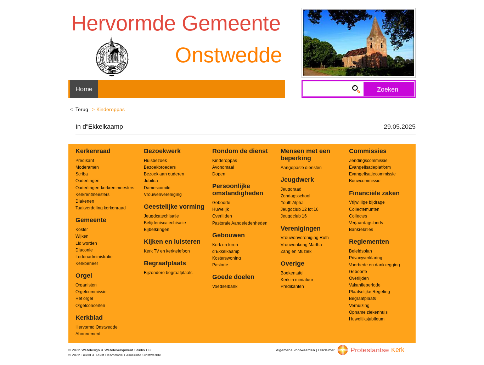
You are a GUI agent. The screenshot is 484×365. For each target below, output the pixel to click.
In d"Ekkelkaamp (99, 126)
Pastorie (220, 264)
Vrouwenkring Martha (301, 244)
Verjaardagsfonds (366, 222)
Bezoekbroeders (160, 167)
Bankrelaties (361, 229)
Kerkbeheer (86, 263)
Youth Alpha (292, 202)
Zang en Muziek (296, 251)
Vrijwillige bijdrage (367, 202)
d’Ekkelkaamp (226, 251)
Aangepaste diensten (301, 167)
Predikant (84, 160)
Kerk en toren (225, 244)
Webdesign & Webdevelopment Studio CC (116, 350)
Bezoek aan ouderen (164, 174)
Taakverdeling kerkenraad (100, 207)
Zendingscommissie (368, 160)
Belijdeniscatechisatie (165, 222)
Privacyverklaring (365, 257)
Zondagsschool (295, 195)
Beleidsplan (360, 251)
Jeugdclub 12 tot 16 (300, 209)
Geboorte (221, 202)
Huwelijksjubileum (366, 319)
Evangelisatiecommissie (372, 174)
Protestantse (369, 350)
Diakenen (84, 201)
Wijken (82, 236)
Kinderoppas (224, 160)
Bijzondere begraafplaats (168, 272)
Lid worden (86, 243)
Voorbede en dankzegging (374, 264)
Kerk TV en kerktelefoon (167, 251)
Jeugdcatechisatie (161, 216)
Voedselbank (224, 286)
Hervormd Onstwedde (96, 327)
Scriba (81, 174)
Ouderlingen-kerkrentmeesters (104, 187)
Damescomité (157, 187)
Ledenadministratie (94, 256)
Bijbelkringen (156, 229)
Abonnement (87, 333)
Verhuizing (359, 305)
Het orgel (84, 298)
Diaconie (84, 250)
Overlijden (222, 216)
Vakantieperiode (365, 285)
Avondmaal (223, 167)
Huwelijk (220, 209)
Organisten (86, 285)
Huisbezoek (155, 160)
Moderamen (87, 167)
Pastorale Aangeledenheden (240, 223)
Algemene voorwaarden (295, 350)
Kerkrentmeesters (92, 194)
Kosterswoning (226, 258)
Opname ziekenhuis (368, 312)
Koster (81, 229)
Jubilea (151, 180)
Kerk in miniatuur (297, 279)
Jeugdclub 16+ (295, 216)
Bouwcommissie (365, 180)
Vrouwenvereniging (163, 194)
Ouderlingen (87, 180)
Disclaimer (326, 350)
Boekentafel (292, 273)
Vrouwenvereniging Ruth (305, 237)
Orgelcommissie (91, 291)
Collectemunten (364, 209)
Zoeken (387, 89)
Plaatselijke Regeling (369, 291)
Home (83, 89)
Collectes (358, 216)
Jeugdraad (291, 189)
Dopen (218, 174)
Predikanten (292, 286)
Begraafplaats (362, 298)
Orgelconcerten (90, 305)
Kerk (397, 349)
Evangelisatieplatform (370, 167)
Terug (81, 109)
